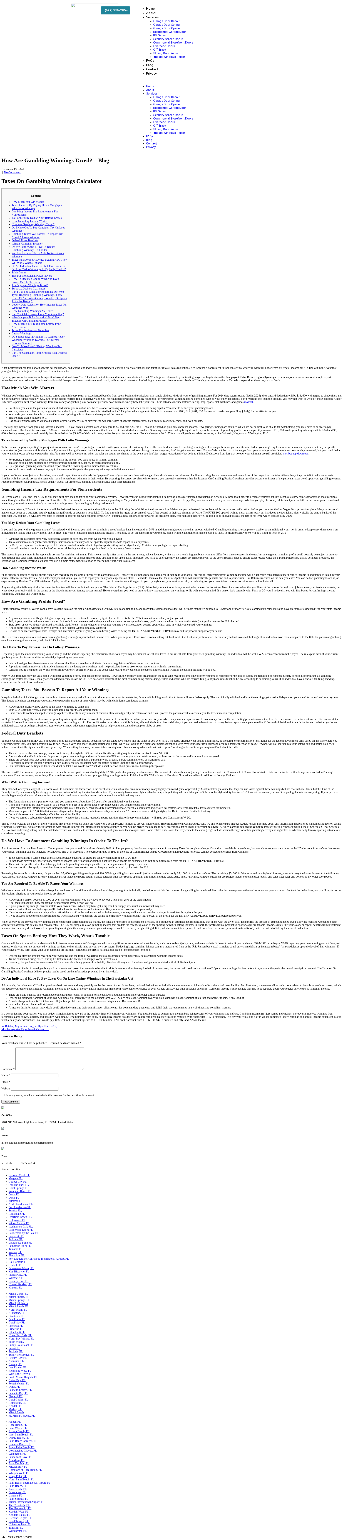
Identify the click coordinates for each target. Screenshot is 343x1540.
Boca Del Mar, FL (19, 1463)
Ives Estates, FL (18, 1367)
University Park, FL (20, 1524)
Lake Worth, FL (18, 1428)
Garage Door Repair (166, 21)
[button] (204, 80)
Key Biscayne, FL (19, 1271)
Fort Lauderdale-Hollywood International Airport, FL (39, 1258)
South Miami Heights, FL (23, 1377)
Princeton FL (16, 1328)
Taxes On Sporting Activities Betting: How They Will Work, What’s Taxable (39, 261)
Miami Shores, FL (19, 1296)
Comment (8, 1069)
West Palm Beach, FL (21, 1434)
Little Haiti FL (17, 1332)
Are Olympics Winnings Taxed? (30, 285)
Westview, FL (16, 1277)
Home (150, 8)
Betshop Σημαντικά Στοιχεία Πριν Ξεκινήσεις (29, 1026)
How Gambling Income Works (29, 221)
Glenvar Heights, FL (20, 1517)
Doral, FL (14, 1386)
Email (5, 1081)
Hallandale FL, (17, 1213)
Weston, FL (15, 1252)
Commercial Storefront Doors (173, 42)
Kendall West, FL (19, 1511)
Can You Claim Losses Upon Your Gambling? (38, 314)
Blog (149, 65)
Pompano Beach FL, (20, 1191)
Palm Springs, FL (18, 1498)
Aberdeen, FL (16, 1460)
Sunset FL (14, 1348)
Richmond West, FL (20, 1370)
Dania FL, (14, 1194)
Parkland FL (16, 1239)
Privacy (151, 73)
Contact (152, 69)
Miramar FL (15, 1200)
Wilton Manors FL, (19, 1223)
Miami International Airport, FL (26, 1501)
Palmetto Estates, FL (20, 1389)
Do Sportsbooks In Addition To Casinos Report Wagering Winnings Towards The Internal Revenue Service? (38, 340)
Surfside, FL (16, 1351)
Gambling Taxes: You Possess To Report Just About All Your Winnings (37, 235)
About (151, 13)
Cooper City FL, (18, 1181)
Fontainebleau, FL (19, 1383)
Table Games (19, 272)
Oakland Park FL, (19, 1184)
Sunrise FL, (15, 1210)
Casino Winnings (21, 333)
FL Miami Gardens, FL (22, 1415)
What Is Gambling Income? (27, 243)
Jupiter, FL (15, 1421)
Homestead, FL (17, 1402)
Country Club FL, (19, 1281)
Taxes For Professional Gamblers (30, 330)
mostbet (248, 401)
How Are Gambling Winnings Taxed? (33, 224)
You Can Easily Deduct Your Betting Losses (37, 217)
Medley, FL (15, 1409)
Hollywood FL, (17, 1220)
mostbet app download (296, 453)
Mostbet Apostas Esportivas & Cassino (25, 1029)
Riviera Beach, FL (19, 1431)
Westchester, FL (18, 1530)
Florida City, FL (18, 1274)
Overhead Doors (164, 46)
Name (5, 1075)
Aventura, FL (16, 1361)
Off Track (159, 49)
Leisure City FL (18, 1357)
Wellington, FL (17, 1453)
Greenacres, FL (17, 1492)
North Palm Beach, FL (21, 1479)
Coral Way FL (17, 1322)
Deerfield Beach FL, (20, 1216)
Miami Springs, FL (19, 1300)
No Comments (12, 172)
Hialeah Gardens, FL (20, 1284)
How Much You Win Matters (28, 201)
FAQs (150, 61)
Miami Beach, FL (19, 1306)
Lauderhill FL (16, 1236)
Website (5, 1088)
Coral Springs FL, (19, 1188)
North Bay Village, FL (21, 1338)
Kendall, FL (15, 1405)
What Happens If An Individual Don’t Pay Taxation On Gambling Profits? (35, 319)
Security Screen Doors (168, 39)
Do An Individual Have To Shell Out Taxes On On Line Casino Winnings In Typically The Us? (39, 268)
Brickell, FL (15, 1265)
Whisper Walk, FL (19, 1473)
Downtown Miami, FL (21, 1268)
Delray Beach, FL (19, 1437)
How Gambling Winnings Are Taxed (32, 310)
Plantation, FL (17, 1255)
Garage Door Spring (166, 24)
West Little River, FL (20, 1373)
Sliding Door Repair (166, 53)
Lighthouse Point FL (20, 1242)
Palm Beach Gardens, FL (23, 1440)
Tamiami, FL (16, 1527)
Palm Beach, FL (18, 1485)
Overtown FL (16, 1316)
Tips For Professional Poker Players (32, 275)
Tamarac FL (15, 1249)
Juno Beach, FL (18, 1489)
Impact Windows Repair (169, 57)
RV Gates (159, 35)
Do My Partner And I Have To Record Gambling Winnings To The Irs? (33, 248)
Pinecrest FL (16, 1325)
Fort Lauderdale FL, (20, 1207)
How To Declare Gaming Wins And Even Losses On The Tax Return (35, 280)
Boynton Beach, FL (20, 1444)
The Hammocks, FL (20, 1508)
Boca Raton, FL (18, 1424)
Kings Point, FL (18, 1476)
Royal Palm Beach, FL (21, 1447)
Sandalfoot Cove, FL (20, 1456)
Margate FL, (16, 1178)
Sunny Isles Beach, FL (21, 1344)
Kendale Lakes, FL (19, 1514)
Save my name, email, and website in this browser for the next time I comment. (50, 1095)
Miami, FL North (18, 1303)
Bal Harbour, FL (18, 1261)
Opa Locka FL (17, 1319)
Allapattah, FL (17, 1312)
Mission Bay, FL (18, 1466)
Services (152, 17)
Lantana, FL (16, 1495)
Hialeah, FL (15, 1287)
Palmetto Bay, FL (18, 1393)
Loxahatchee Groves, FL (23, 1450)
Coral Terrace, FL (19, 1521)
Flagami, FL (16, 1396)
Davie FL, (14, 1197)
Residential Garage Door (169, 32)
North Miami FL (18, 1309)
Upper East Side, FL (20, 1335)
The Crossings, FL (19, 1505)
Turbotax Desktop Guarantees (28, 288)
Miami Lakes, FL (18, 1293)
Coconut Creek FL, (20, 1175)
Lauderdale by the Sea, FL (24, 1232)
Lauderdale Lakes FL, (21, 1229)
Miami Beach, (16, 1412)
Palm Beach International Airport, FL (30, 1482)
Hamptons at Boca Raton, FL (25, 1469)
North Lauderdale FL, (21, 1204)
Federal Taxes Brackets (25, 240)
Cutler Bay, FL (17, 1380)
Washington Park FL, (21, 1226)
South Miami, (16, 1341)
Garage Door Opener (167, 28)
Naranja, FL (15, 1364)
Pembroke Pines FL (20, 1245)
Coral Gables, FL (18, 1399)
